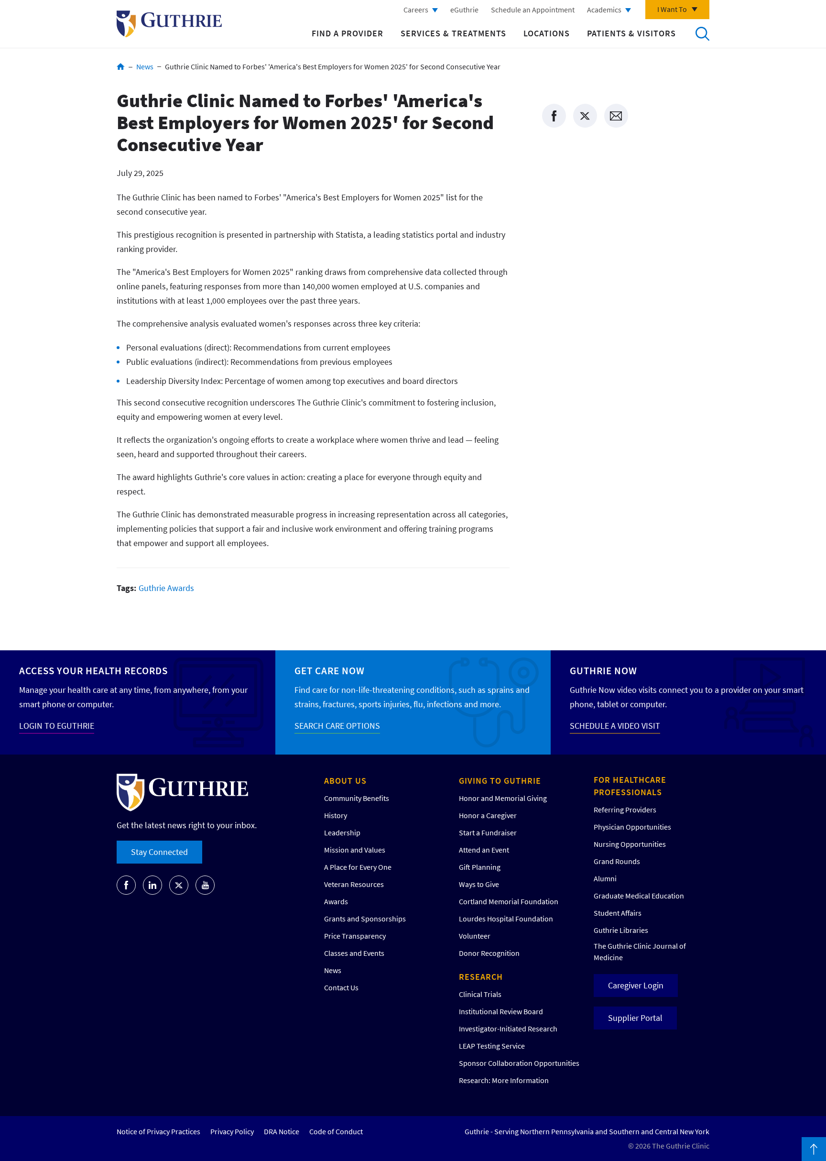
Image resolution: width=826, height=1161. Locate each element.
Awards (336, 901)
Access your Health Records (93, 670)
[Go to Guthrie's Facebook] (126, 885)
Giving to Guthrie (500, 780)
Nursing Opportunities (630, 844)
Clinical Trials (480, 994)
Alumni (605, 878)
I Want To (672, 9)
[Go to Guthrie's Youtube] (205, 885)
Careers (415, 9)
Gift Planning (479, 867)
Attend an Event (484, 849)
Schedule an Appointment (533, 9)
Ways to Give (479, 884)
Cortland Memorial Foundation (508, 901)
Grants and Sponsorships (365, 918)
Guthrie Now (603, 670)
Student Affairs (617, 913)
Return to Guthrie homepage (169, 24)
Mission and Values (354, 849)
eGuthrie (464, 9)
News (144, 66)
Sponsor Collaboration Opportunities (519, 1063)
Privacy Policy (232, 1131)
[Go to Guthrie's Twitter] (178, 885)
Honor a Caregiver (488, 815)
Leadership (342, 832)
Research (481, 976)
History (335, 815)
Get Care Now (329, 670)
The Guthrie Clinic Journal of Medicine (640, 951)
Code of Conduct (336, 1131)
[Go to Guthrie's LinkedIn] (152, 885)
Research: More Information (504, 1080)
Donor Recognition (489, 953)
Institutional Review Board (501, 1011)
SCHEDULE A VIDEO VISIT (615, 725)
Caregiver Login (635, 985)
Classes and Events (354, 953)
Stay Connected (159, 851)
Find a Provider (347, 33)
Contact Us (341, 987)
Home (121, 66)
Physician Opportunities (632, 827)
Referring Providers (625, 809)
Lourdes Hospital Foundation (506, 918)
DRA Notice (281, 1131)
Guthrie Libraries (621, 930)
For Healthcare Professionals (630, 786)
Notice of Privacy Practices (158, 1131)
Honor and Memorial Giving (503, 798)
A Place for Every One (357, 867)
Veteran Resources (354, 884)
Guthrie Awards (166, 587)
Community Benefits (356, 798)
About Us (345, 780)
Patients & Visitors (631, 33)
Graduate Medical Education (639, 895)
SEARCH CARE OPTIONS (337, 725)
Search (702, 33)
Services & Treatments (453, 33)
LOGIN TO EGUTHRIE (56, 725)
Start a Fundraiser (488, 832)
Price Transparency (355, 936)
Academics (604, 9)
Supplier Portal (635, 1017)
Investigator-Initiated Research (508, 1028)
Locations (546, 33)
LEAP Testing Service (492, 1046)
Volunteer (474, 936)
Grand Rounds (617, 861)
